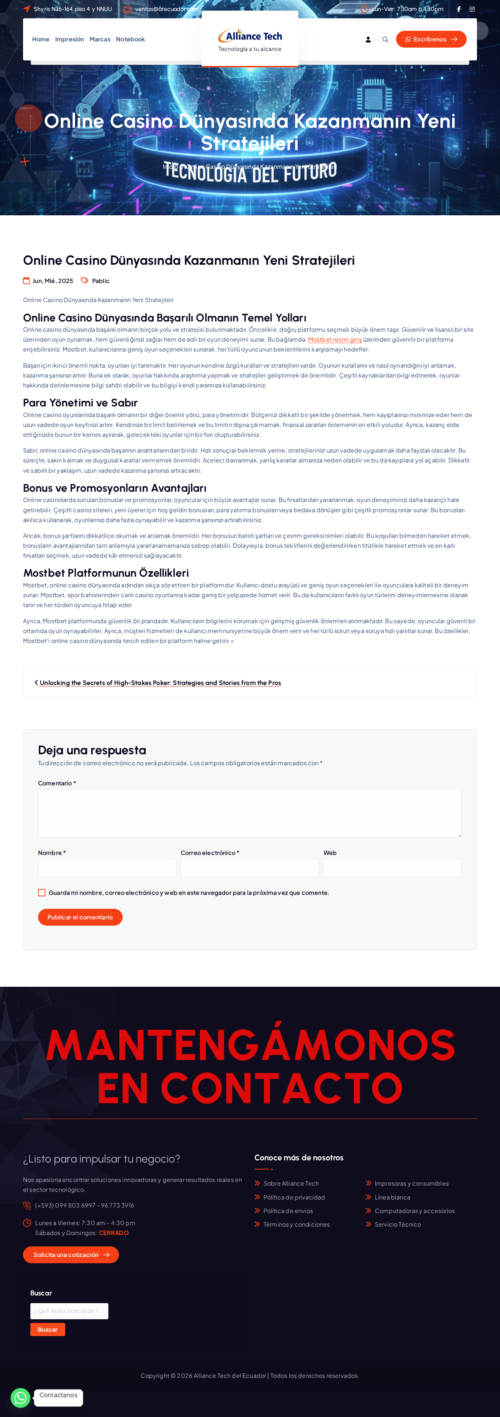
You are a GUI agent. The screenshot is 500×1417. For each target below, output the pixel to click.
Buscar (48, 1329)
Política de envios (288, 1211)
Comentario (57, 783)
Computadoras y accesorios (415, 1211)
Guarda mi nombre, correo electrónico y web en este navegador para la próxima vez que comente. (189, 892)
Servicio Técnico (398, 1224)
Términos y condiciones (297, 1224)
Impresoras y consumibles (412, 1183)
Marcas (100, 39)
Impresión (69, 39)
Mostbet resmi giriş (335, 339)
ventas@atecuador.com (166, 8)
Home (41, 39)
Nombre (52, 852)
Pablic (101, 280)
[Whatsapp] (20, 1398)
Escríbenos (429, 39)
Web (330, 852)
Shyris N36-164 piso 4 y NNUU (73, 8)
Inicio (170, 166)
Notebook (130, 39)
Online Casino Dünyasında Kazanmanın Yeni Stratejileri (261, 166)
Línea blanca (392, 1197)
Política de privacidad (294, 1197)
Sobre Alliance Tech (291, 1183)
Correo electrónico (210, 852)
